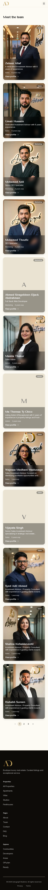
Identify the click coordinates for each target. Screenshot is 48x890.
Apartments (8, 791)
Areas (5, 858)
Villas (5, 795)
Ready (6, 867)
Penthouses (8, 804)
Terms (28, 886)
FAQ (5, 831)
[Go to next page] (33, 724)
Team (5, 822)
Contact (6, 827)
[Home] (6, 3)
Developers (8, 853)
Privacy (20, 886)
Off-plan (6, 863)
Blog (5, 836)
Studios (6, 800)
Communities (8, 849)
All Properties (8, 786)
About (5, 818)
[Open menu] (44, 4)
